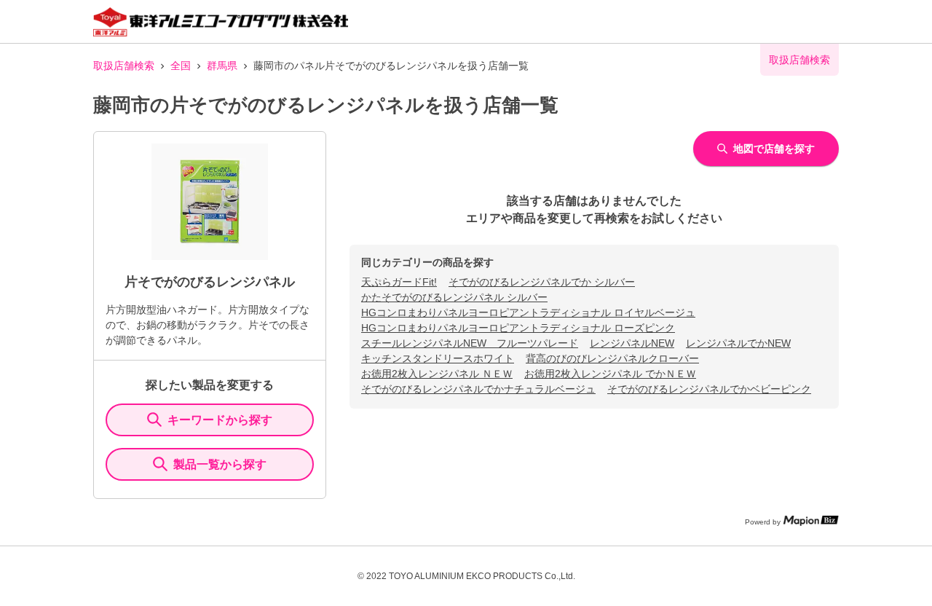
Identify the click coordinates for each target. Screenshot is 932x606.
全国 (180, 65)
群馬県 (222, 65)
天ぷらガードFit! (399, 282)
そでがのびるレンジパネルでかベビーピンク (709, 389)
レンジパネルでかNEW (738, 343)
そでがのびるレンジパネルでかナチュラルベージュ (478, 389)
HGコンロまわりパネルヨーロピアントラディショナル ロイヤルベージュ (528, 312)
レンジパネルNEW (632, 343)
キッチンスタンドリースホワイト (437, 358)
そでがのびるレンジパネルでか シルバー (542, 282)
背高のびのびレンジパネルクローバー (612, 358)
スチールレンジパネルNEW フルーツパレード (469, 343)
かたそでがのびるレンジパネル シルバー (454, 297)
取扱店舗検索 (123, 65)
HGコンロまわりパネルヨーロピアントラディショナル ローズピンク (518, 328)
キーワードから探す (219, 420)
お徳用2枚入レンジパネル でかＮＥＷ (610, 373)
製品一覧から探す (219, 464)
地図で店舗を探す (774, 148)
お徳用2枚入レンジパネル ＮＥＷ (437, 373)
